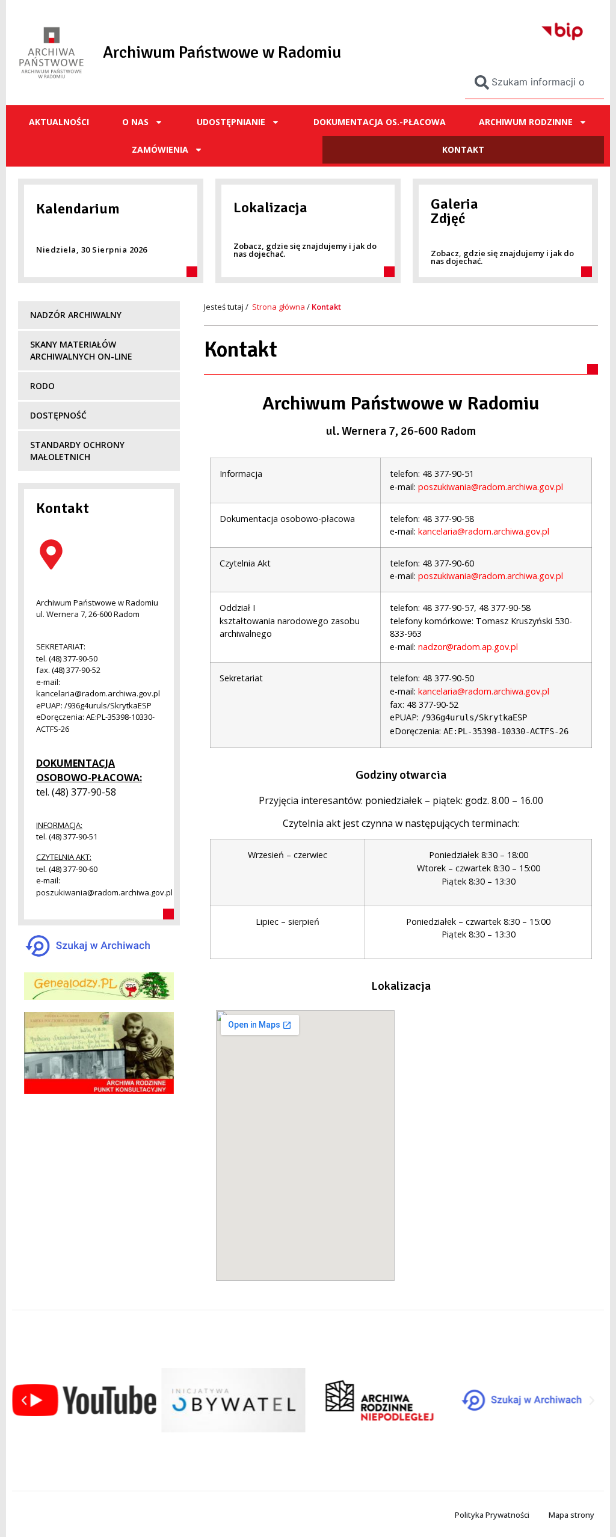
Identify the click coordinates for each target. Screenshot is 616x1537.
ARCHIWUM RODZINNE (526, 121)
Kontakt (463, 149)
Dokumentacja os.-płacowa (379, 121)
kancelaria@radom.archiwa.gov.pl (483, 531)
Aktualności (59, 121)
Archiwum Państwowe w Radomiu (222, 52)
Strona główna (278, 306)
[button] (24, 1400)
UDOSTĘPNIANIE (231, 121)
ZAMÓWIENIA (160, 149)
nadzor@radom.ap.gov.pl (468, 646)
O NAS (135, 121)
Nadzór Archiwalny (76, 315)
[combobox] (534, 82)
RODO (42, 385)
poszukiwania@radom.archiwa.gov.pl (490, 486)
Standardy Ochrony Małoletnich (77, 450)
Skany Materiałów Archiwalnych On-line (81, 350)
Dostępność (58, 415)
